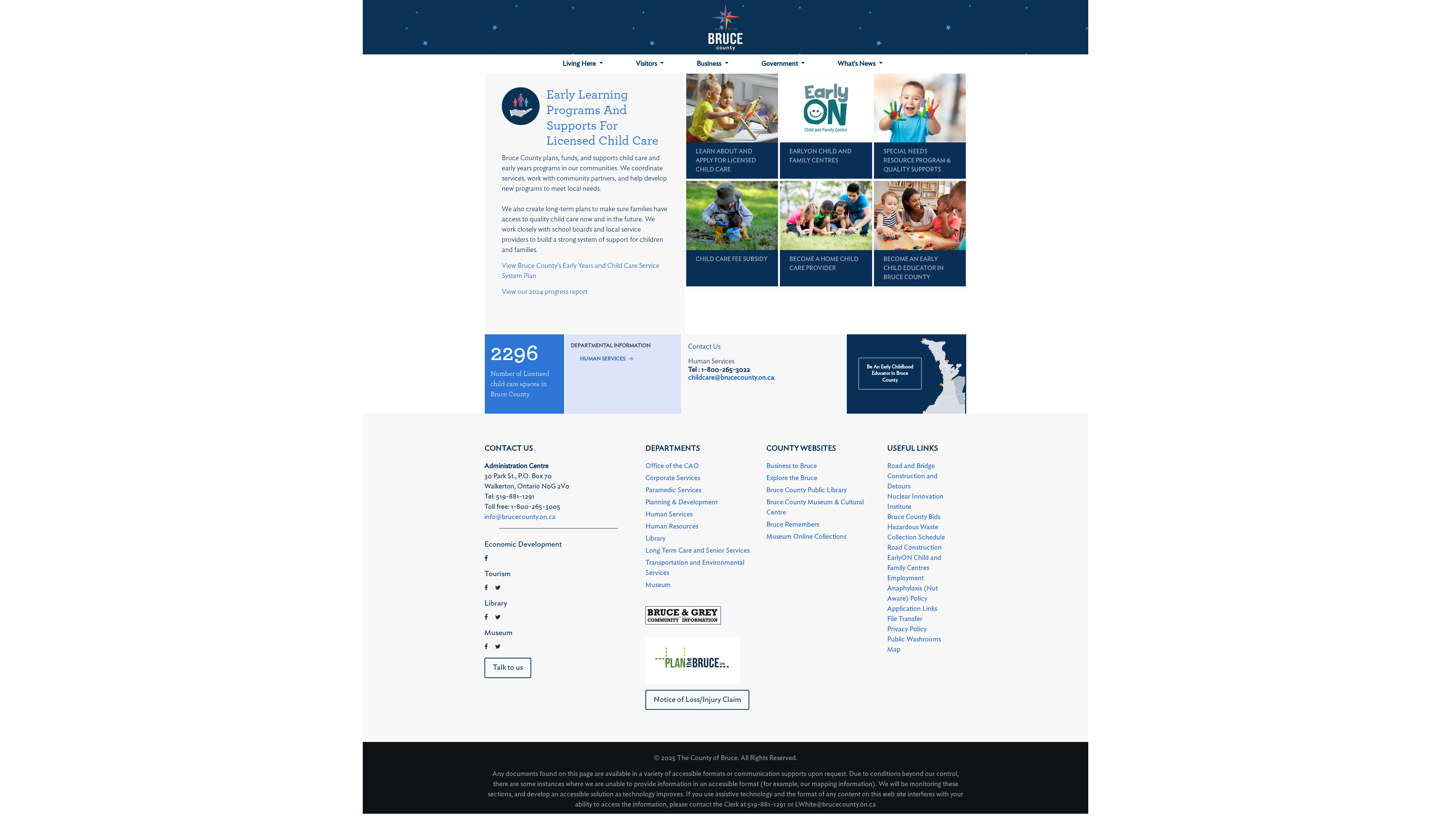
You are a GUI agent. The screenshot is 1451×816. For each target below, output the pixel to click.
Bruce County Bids (914, 517)
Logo (725, 27)
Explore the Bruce (791, 478)
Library (655, 538)
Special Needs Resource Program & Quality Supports (917, 160)
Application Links (912, 609)
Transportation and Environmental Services (694, 567)
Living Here (580, 63)
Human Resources (671, 526)
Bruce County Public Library (806, 490)
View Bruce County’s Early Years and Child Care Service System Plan (580, 271)
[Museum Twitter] (498, 646)
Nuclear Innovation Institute (915, 501)
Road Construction (914, 547)
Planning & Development (681, 502)
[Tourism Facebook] (486, 587)
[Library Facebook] (486, 617)
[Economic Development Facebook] (486, 558)
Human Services (602, 359)
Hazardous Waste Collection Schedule (916, 532)
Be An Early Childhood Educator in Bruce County (890, 374)
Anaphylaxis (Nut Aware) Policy (912, 593)
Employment (905, 578)
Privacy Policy (907, 629)
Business (710, 63)
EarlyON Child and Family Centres (914, 563)
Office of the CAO (672, 466)
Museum (658, 585)
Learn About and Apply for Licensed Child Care (726, 160)
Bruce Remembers (792, 524)
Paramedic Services (673, 490)
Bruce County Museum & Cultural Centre (815, 507)
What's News (857, 63)
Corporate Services (672, 478)
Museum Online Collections (806, 536)
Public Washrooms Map (914, 644)
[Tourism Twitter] (498, 587)
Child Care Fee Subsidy (731, 259)
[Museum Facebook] (486, 646)
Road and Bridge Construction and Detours (912, 476)
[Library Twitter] (498, 617)
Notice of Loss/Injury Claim (697, 699)
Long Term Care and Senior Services (697, 550)
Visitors (647, 63)
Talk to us (508, 667)
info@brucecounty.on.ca (519, 517)
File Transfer (904, 619)
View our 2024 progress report (545, 292)
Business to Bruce (791, 466)
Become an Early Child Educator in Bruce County (913, 268)
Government (780, 63)
